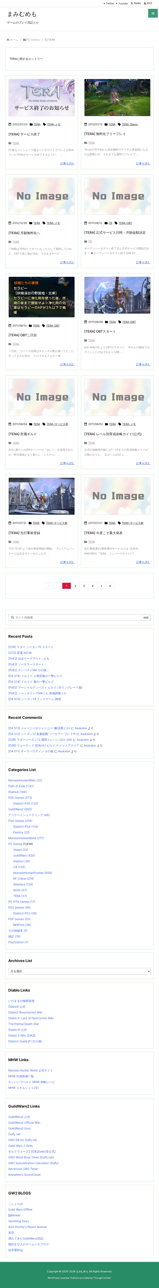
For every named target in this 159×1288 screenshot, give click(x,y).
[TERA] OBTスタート (100, 331)
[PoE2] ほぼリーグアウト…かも (28, 658)
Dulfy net (14, 1134)
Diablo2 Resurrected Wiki (25, 1012)
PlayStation (18, 942)
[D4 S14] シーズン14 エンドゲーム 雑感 (34, 699)
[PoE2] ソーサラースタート (26, 664)
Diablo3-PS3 (25, 913)
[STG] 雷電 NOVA (20, 652)
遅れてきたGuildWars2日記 (26, 1238)
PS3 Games (19, 907)
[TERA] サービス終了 (24, 134)
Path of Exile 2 (21, 786)
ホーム (14, 39)
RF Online (23, 878)
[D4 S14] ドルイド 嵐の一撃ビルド (31, 681)
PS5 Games (20, 797)
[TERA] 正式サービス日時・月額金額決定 (115, 232)
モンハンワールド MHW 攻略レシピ (31, 1082)
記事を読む (67, 163)
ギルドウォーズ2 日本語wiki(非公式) (32, 1151)
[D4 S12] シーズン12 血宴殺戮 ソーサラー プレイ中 (42, 734)
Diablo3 (21, 861)
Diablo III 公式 (17, 1029)
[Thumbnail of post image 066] (117, 97)
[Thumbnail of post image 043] (41, 97)
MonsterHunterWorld (26, 838)
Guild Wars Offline (20, 1209)
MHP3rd (22, 925)
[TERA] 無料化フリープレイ (105, 134)
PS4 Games (20, 820)
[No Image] (41, 196)
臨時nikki (14, 1215)
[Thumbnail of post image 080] (41, 297)
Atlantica (23, 884)
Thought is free (102, 1277)
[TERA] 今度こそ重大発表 (103, 533)
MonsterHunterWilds (25, 780)
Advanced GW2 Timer (23, 1169)
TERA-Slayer (130, 124)
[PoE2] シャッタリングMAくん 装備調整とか (37, 693)
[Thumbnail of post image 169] (41, 496)
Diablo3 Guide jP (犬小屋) (25, 1041)
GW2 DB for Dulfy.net (22, 1140)
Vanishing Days (18, 1221)
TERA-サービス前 (57, 424)
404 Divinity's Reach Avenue (27, 1227)
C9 (110, 223)
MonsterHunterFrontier (32, 872)
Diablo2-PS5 (25, 803)
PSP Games (19, 919)
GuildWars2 (20, 809)
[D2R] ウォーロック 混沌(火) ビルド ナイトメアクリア (43, 745)
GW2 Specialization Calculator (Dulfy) (33, 1163)
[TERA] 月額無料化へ (24, 233)
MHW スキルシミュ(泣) (23, 1087)
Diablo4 (17, 792)
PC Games (33, 39)
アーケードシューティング (29, 815)
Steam (20, 849)
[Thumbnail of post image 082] (117, 295)
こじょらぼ (15, 1203)
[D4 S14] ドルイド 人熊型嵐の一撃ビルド (35, 676)
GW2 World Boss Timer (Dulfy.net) (31, 1157)
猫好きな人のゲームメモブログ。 (30, 1244)
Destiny (21, 832)
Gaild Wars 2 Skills (20, 1145)
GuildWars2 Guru (19, 1128)
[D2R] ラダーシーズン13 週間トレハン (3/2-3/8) (40, 739)
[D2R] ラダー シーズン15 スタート (31, 647)
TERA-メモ (53, 124)
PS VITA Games (21, 901)
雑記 (14, 936)
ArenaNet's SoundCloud (24, 1174)
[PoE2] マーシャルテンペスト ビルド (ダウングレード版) (45, 687)
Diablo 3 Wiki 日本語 (21, 1035)
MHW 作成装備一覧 (21, 1076)
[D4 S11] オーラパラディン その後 (30, 751)
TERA (37, 124)
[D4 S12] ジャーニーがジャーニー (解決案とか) (39, 728)
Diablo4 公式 (16, 1006)
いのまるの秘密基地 (21, 1000)
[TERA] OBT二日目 (22, 335)
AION (20, 890)
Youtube (123, 3)
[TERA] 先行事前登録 (24, 533)
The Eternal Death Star (23, 1024)
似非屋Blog (15, 1250)
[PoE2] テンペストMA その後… (28, 670)
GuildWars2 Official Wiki (24, 1122)
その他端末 (18, 930)
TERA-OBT (125, 223)
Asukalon (81, 728)
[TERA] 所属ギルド (22, 434)
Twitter (110, 3)
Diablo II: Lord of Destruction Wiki (30, 1018)
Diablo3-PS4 (25, 826)
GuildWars (24, 855)
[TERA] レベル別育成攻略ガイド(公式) (113, 434)
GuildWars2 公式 (19, 1117)
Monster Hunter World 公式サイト (30, 1070)
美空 (11, 1232)
